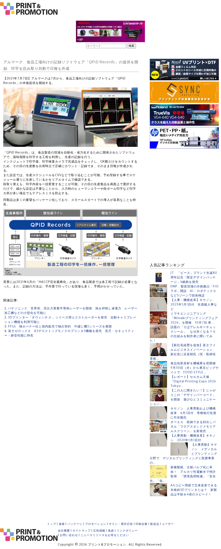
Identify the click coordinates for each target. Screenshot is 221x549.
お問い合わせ (69, 535)
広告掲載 (99, 530)
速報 (62, 524)
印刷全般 (142, 524)
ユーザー (168, 524)
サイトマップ (82, 530)
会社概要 (64, 530)
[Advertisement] (184, 177)
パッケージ (74, 524)
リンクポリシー (127, 530)
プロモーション (95, 524)
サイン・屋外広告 (121, 524)
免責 (111, 530)
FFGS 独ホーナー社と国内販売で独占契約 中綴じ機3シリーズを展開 (60, 326)
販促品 (154, 524)
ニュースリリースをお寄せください (105, 535)
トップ (51, 524)
